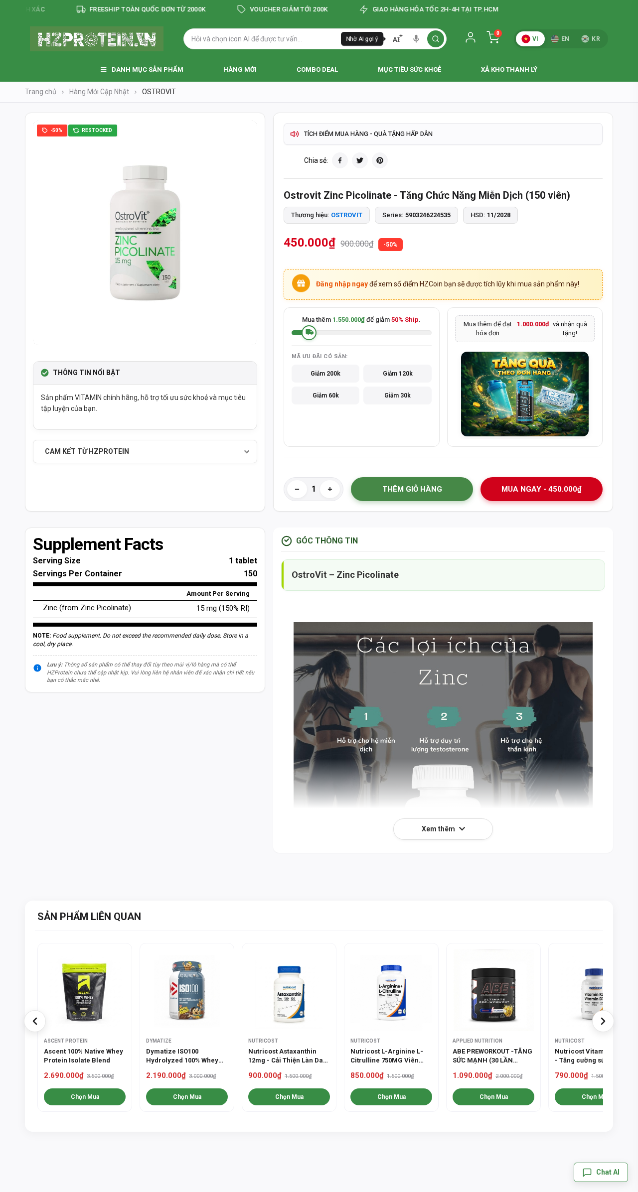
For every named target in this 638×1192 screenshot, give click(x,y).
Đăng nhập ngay (342, 284)
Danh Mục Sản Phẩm (146, 69)
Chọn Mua (85, 1096)
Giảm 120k (398, 373)
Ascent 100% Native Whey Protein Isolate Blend (83, 1056)
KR (596, 38)
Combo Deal (317, 69)
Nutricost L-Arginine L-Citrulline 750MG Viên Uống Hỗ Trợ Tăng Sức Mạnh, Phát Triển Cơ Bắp (388, 1056)
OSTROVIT (346, 215)
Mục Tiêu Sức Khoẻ (409, 69)
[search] (435, 38)
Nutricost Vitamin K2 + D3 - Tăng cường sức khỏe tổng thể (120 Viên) (594, 1056)
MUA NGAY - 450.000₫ (541, 489)
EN (565, 38)
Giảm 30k (397, 395)
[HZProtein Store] (96, 38)
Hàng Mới (240, 69)
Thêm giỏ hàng (412, 489)
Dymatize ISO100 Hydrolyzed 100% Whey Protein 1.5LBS (182, 1056)
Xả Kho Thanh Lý (509, 69)
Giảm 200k (325, 373)
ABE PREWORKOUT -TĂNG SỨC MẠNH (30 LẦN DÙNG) (492, 1056)
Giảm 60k (326, 395)
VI (535, 38)
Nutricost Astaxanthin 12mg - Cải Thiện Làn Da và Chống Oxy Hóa (285, 1056)
